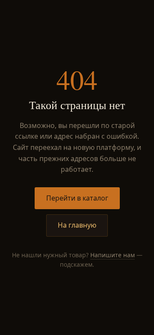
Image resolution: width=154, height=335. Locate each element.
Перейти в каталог (77, 198)
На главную (77, 225)
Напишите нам (112, 255)
